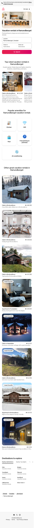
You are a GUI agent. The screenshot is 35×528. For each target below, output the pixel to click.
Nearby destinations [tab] (7, 462)
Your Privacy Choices (22, 519)
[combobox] (16, 41)
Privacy (8, 519)
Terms (13, 519)
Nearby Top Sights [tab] (21, 462)
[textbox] (9, 47)
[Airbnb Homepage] (3, 9)
